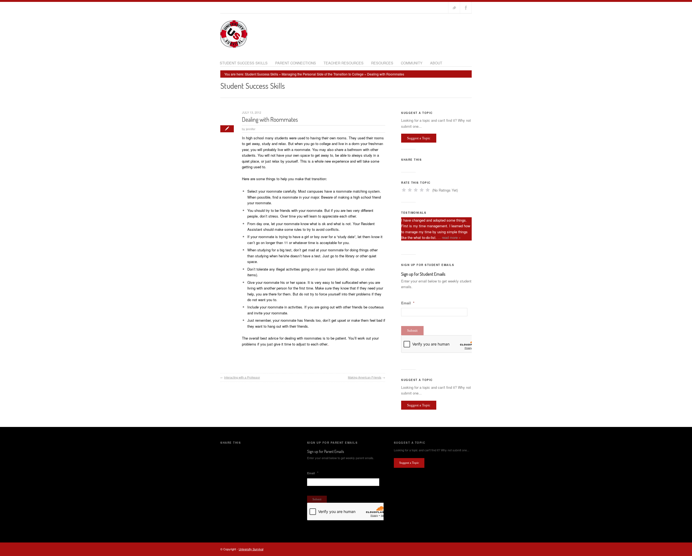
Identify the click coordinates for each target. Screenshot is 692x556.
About (436, 62)
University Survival (251, 549)
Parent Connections (295, 62)
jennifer (250, 129)
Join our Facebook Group (465, 7)
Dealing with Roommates (270, 119)
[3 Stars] (415, 190)
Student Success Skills (244, 62)
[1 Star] (404, 190)
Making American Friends (364, 377)
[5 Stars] (427, 190)
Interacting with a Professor (242, 377)
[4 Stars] (421, 190)
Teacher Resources (344, 62)
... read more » (449, 237)
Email (407, 303)
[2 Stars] (409, 190)
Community (411, 62)
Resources (382, 62)
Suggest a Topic (418, 138)
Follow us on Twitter (454, 7)
